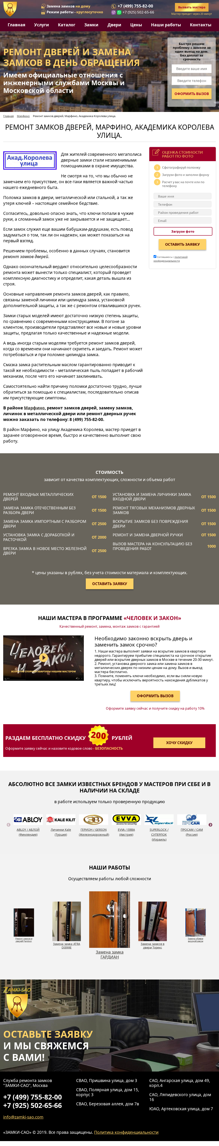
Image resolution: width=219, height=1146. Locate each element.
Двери (114, 25)
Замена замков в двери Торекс (152, 945)
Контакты (200, 25)
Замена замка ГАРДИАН (110, 954)
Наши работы (166, 25)
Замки (91, 25)
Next (210, 830)
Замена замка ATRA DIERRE (66, 945)
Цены (136, 25)
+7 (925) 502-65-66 (138, 12)
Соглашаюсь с (171, 258)
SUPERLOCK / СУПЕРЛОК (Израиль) (159, 834)
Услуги (41, 25)
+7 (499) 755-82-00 (135, 6)
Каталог (66, 25)
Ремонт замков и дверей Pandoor (23, 939)
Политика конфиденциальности (126, 1132)
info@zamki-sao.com (23, 1117)
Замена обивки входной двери (195, 939)
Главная (16, 25)
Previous (8, 830)
